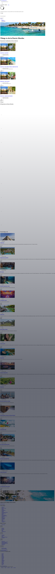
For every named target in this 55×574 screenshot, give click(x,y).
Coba (2, 519)
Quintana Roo (3, 524)
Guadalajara (3, 518)
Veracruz (3, 509)
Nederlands (3, 560)
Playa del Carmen (4, 508)
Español (3, 557)
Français (3, 558)
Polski (2, 562)
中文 (2, 564)
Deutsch (3, 556)
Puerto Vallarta (3, 517)
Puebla (2, 514)
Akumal (3, 513)
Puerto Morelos (3, 510)
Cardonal (3, 521)
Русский (3, 563)
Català (2, 554)
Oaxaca (3, 511)
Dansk (2, 555)
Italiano (3, 559)
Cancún (3, 507)
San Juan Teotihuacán (4, 515)
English (3, 553)
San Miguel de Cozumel (5, 512)
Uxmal (2, 520)
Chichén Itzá (3, 516)
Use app (1, 18)
